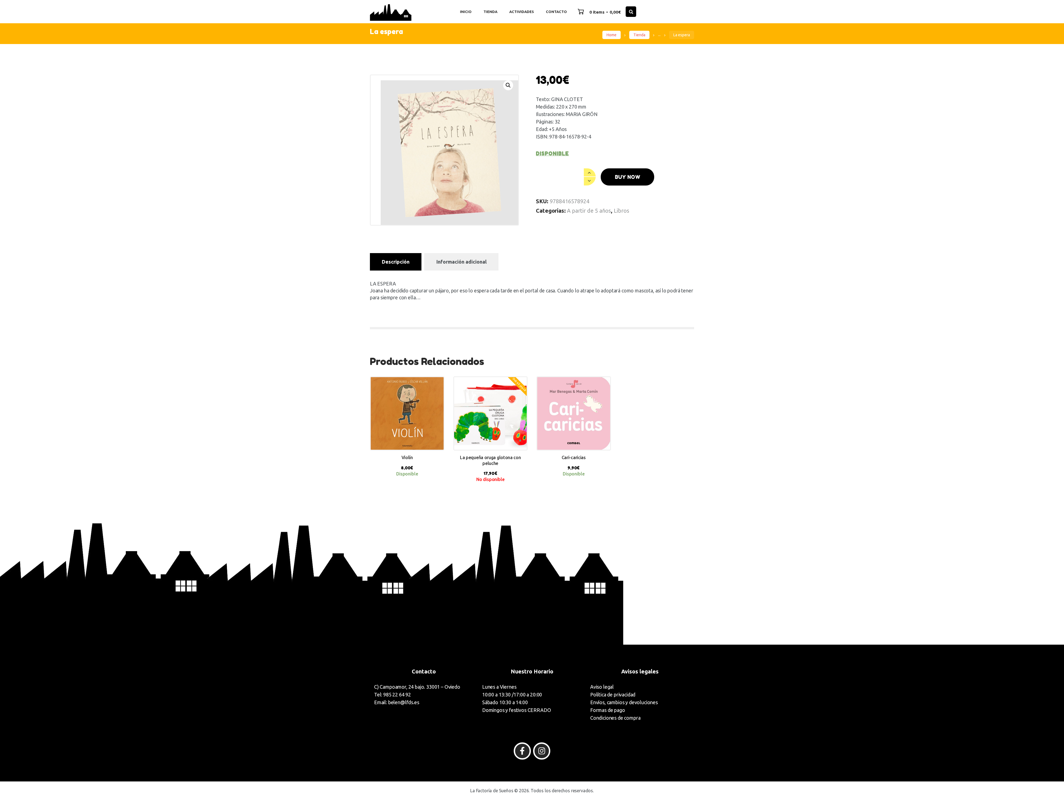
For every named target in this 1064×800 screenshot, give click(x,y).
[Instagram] (541, 751)
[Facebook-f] (522, 751)
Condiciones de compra (615, 718)
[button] (508, 85)
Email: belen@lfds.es (396, 702)
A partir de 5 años (589, 210)
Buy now (627, 177)
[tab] (395, 262)
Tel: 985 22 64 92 (392, 694)
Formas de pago (607, 710)
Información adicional (461, 261)
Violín (407, 457)
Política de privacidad (612, 694)
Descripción (396, 261)
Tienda (639, 35)
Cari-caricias (574, 457)
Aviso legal (602, 687)
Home (612, 35)
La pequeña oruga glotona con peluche (490, 460)
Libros (621, 210)
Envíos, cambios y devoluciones (624, 702)
